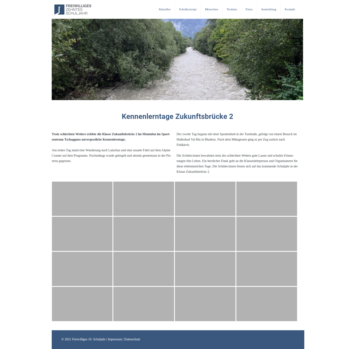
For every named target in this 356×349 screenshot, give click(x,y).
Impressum (115, 339)
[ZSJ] (72, 9)
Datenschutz (132, 339)
